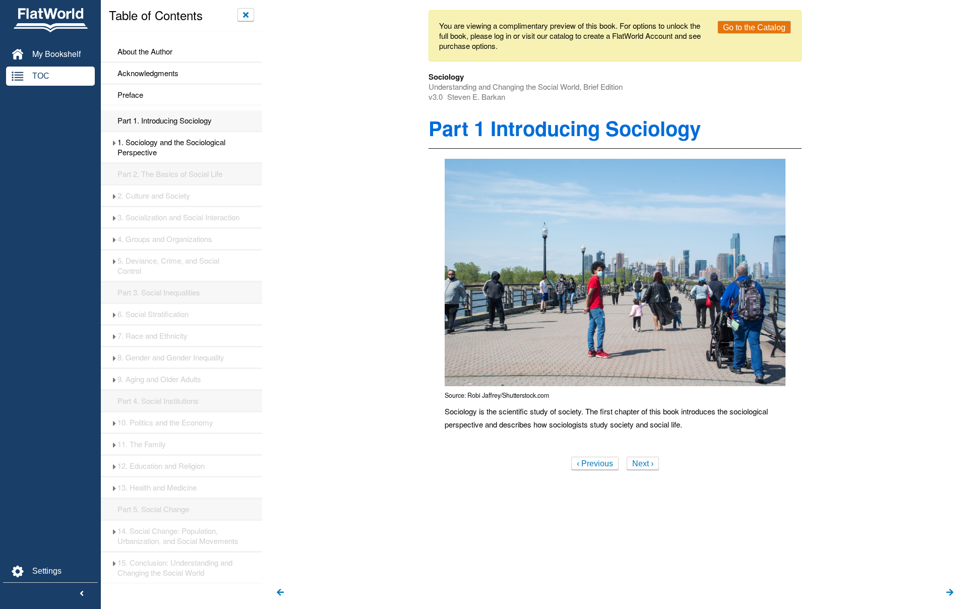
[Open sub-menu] (114, 142)
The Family (141, 444)
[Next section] (950, 593)
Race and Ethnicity (152, 336)
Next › (642, 463)
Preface (130, 95)
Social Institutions (158, 401)
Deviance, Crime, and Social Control (168, 266)
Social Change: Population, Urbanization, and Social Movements (177, 536)
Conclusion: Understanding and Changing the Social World (174, 568)
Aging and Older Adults (159, 379)
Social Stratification (153, 314)
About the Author (144, 51)
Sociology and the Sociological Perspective (171, 147)
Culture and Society (153, 196)
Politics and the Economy (165, 422)
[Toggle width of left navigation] (82, 594)
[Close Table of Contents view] (245, 14)
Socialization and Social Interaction (178, 217)
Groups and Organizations (164, 239)
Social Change (153, 509)
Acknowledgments (147, 73)
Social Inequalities (158, 292)
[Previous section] (280, 593)
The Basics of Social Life (169, 174)
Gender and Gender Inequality (170, 357)
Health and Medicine (157, 487)
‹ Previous (595, 463)
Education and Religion (161, 466)
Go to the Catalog (754, 27)
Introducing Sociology (164, 120)
